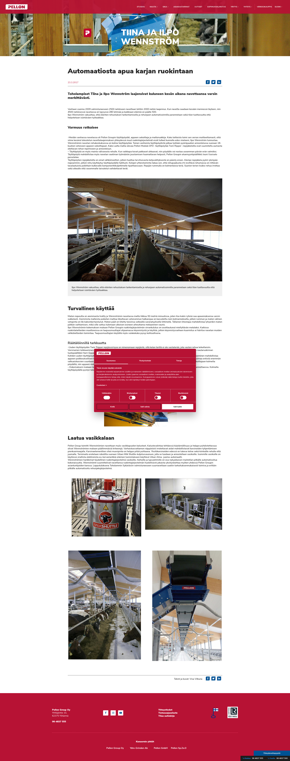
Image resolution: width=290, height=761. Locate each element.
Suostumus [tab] (111, 361)
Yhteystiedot (165, 709)
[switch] (132, 397)
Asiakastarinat (181, 7)
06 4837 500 (279, 758)
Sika (165, 7)
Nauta (153, 7)
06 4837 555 (254, 758)
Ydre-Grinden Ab (139, 748)
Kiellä (112, 407)
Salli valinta (145, 407)
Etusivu (141, 7)
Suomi (278, 7)
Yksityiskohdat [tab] (145, 361)
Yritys (234, 7)
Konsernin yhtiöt (145, 741)
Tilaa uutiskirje (166, 715)
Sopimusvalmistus (216, 7)
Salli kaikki (177, 407)
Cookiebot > (102, 385)
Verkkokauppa (264, 7)
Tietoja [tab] (179, 361)
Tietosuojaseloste (168, 712)
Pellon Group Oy (115, 748)
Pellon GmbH (161, 748)
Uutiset (198, 7)
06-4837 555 (59, 721)
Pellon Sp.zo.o (178, 748)
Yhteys (247, 7)
